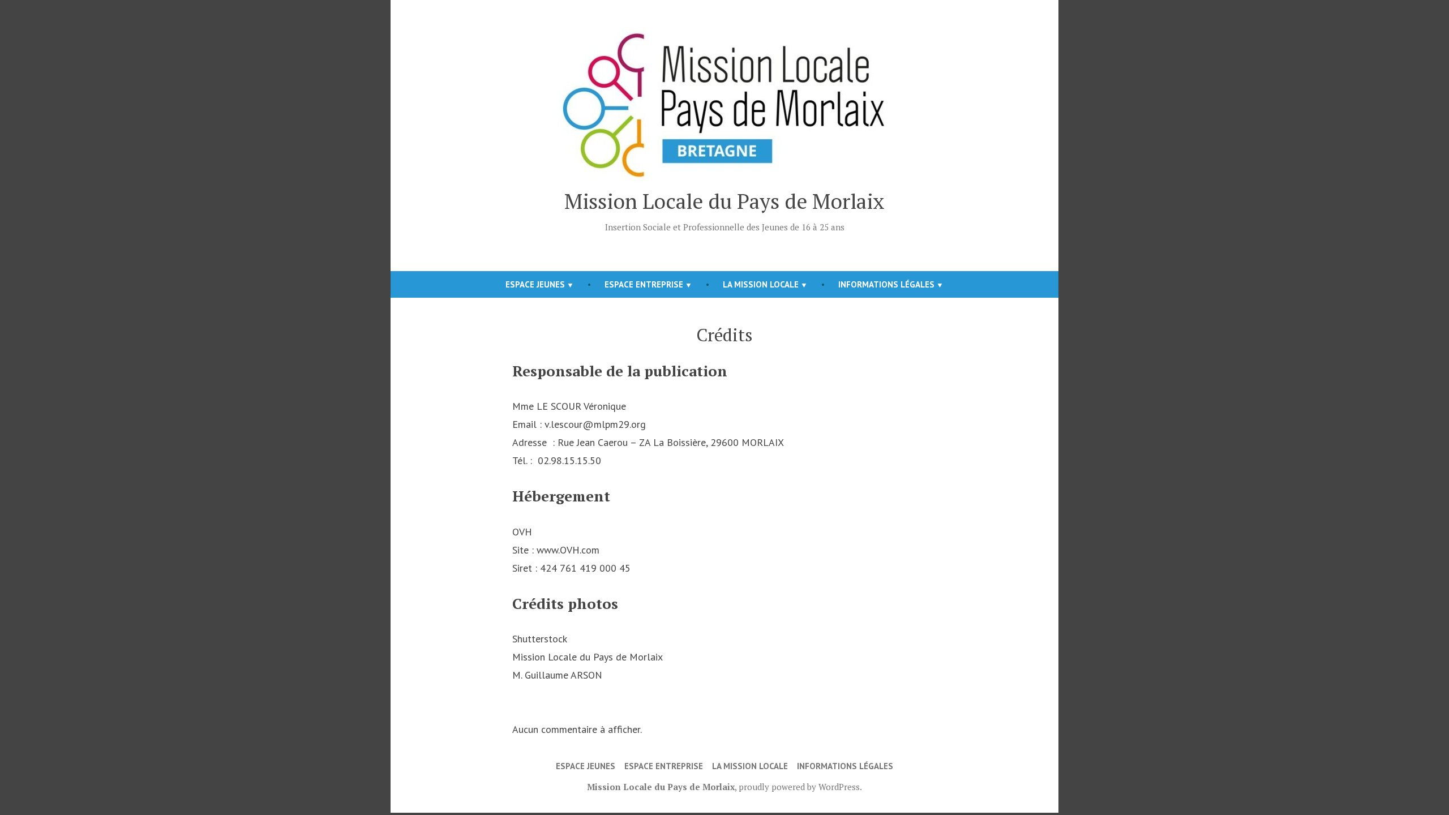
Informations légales (886, 284)
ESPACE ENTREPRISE (644, 284)
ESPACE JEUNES (535, 284)
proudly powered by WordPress (799, 786)
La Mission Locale (761, 284)
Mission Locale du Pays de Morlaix (724, 201)
